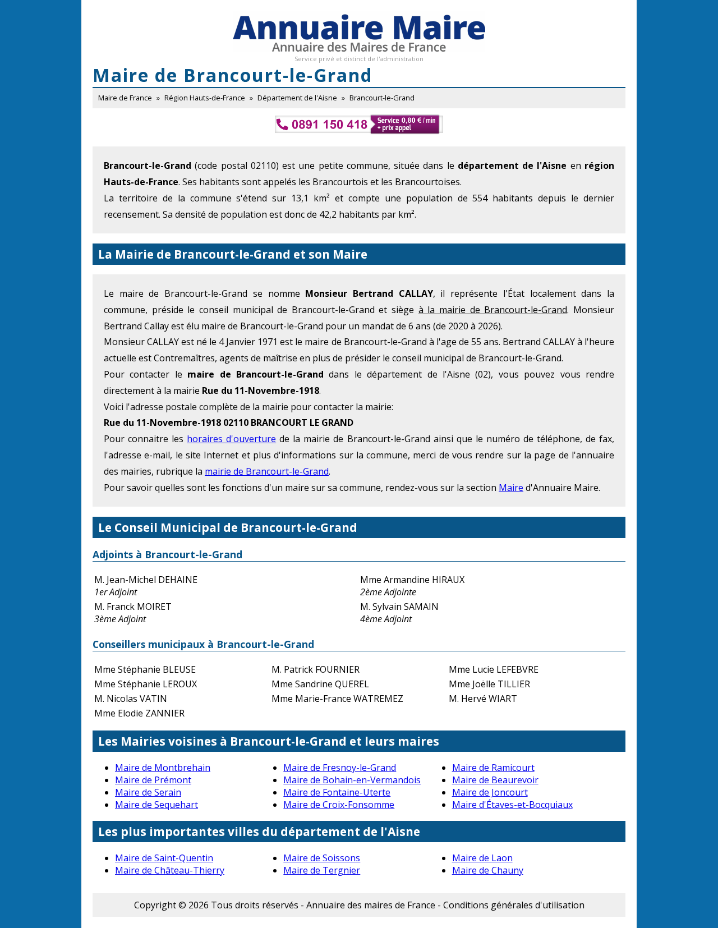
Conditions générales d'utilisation (513, 905)
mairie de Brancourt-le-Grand (267, 471)
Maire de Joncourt (490, 792)
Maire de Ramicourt (493, 767)
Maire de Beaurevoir (495, 780)
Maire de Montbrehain (162, 767)
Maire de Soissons (321, 858)
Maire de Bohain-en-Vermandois (352, 780)
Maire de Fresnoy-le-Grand (339, 767)
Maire (511, 487)
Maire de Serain (148, 792)
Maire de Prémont (153, 780)
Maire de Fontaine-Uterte (336, 792)
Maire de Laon (482, 858)
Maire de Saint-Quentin (164, 858)
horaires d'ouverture (231, 439)
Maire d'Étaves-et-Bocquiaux (512, 804)
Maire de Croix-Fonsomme (338, 804)
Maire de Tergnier (321, 870)
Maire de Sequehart (156, 804)
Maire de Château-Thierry (169, 870)
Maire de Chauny (487, 870)
